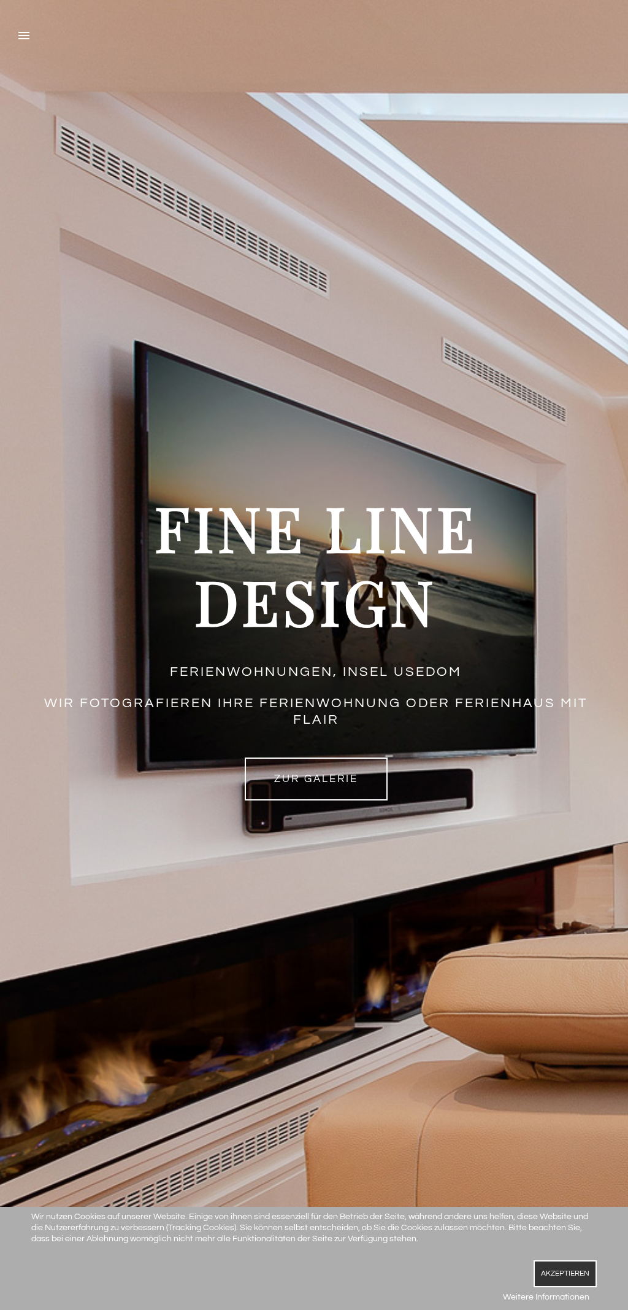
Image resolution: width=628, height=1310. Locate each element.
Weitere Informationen (546, 1297)
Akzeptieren (565, 1273)
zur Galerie (316, 779)
